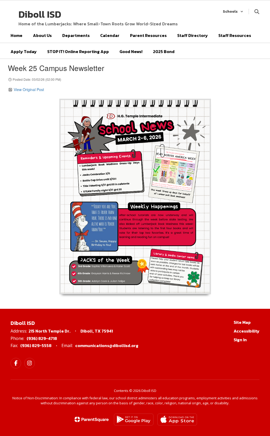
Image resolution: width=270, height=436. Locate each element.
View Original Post (29, 89)
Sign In (240, 340)
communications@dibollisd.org (106, 345)
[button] (233, 11)
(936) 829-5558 (35, 345)
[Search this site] (256, 11)
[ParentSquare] (91, 419)
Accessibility (246, 331)
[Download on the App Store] (177, 419)
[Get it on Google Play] (133, 419)
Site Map (242, 322)
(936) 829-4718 (42, 338)
